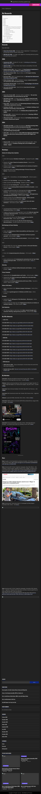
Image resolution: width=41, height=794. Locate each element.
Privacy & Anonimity (9, 30)
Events (3, 744)
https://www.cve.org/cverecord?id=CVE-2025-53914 (21, 352)
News (17, 504)
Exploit (9, 144)
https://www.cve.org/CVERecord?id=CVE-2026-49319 (21, 322)
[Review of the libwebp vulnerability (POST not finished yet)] (30, 756)
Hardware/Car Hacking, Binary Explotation (13, 26)
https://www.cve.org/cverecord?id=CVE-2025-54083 (21, 358)
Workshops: (6, 25)
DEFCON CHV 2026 (8, 54)
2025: (5, 21)
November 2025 (5, 722)
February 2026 (4, 717)
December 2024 (5, 731)
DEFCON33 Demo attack (23, 100)
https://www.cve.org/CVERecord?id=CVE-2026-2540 (20, 331)
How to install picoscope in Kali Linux (8, 699)
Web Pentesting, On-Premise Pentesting (13, 28)
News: (5, 41)
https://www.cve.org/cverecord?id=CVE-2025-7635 (20, 346)
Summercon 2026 (8, 62)
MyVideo (5, 262)
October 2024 (4, 736)
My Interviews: (6, 40)
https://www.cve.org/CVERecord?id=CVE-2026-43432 (21, 325)
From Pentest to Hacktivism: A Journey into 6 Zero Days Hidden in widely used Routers (21, 70)
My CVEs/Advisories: (8, 36)
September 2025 (5, 727)
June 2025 (4, 729)
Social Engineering (9, 34)
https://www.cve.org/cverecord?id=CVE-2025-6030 (20, 340)
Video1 (32, 260)
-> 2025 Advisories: (9, 38)
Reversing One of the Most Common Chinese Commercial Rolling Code (14, 690)
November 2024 (5, 734)
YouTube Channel (36, 4)
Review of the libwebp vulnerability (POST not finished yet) (12, 693)
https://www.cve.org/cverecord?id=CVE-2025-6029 (20, 343)
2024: (5, 22)
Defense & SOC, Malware (10, 32)
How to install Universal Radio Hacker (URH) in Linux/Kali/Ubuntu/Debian (15, 696)
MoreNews (24, 792)
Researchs (4, 746)
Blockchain (8, 33)
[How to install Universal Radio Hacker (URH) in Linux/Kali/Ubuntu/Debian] (11, 779)
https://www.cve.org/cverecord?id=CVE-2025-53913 (21, 355)
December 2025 (5, 719)
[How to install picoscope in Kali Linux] (30, 779)
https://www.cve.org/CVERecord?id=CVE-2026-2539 (20, 334)
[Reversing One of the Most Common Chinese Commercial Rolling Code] (11, 761)
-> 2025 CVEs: (8, 37)
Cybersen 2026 (7, 65)
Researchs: (6, 18)
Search (3, 679)
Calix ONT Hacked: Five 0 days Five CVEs (9, 702)
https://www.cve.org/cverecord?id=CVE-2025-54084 (21, 349)
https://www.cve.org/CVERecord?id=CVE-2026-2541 (20, 328)
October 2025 (4, 724)
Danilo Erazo (5, 771)
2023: (5, 24)
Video (28, 180)
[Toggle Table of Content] (20, 17)
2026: (5, 19)
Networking (8, 29)
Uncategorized (4, 748)
